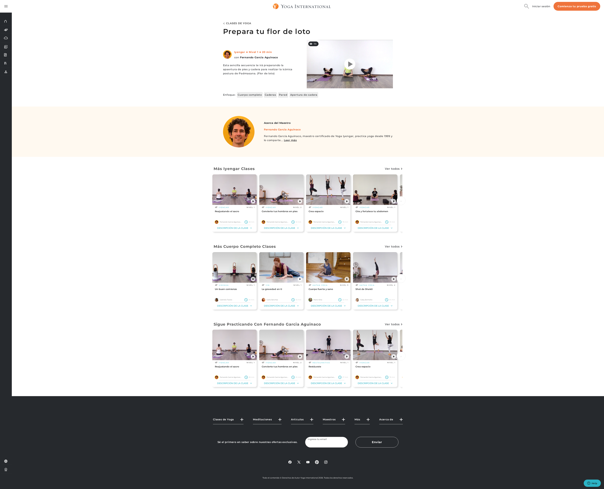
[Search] (526, 6)
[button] (253, 201)
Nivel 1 (253, 52)
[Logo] (302, 6)
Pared (283, 94)
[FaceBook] (290, 461)
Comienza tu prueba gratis (577, 6)
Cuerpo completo (250, 94)
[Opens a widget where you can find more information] (592, 483)
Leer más (290, 140)
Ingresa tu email (317, 439)
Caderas (270, 94)
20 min (267, 52)
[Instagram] (326, 461)
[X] (299, 461)
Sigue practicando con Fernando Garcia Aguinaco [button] (267, 324)
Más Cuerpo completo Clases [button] (245, 246)
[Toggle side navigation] (6, 6)
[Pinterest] (317, 461)
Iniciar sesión (541, 6)
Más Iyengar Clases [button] (234, 168)
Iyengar (239, 52)
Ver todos (392, 168)
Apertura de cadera (303, 94)
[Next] (401, 200)
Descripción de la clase (232, 228)
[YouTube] (308, 461)
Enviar (377, 442)
